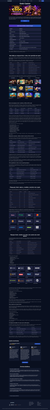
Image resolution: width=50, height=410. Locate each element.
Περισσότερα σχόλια (25, 362)
